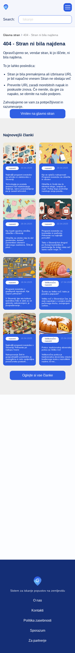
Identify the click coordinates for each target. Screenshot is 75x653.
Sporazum (37, 630)
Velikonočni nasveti (50, 283)
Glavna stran (11, 35)
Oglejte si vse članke (37, 375)
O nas (37, 600)
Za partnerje (37, 640)
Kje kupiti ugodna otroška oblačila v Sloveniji (18, 232)
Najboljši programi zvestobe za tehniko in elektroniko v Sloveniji (19, 177)
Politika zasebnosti (37, 620)
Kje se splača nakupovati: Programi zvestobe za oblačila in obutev (56, 177)
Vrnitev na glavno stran (37, 113)
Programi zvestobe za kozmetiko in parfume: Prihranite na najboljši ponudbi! (52, 234)
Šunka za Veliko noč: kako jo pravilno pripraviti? (55, 292)
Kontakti (37, 610)
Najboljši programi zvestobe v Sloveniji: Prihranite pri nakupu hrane (20, 347)
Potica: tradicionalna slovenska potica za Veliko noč (56, 348)
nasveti (12, 168)
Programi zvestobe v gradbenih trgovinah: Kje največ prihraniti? (17, 291)
